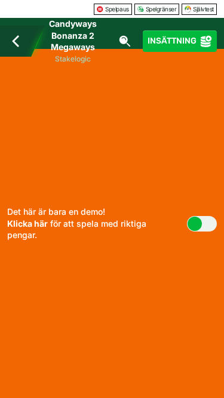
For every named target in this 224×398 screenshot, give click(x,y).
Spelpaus (116, 9)
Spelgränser (161, 9)
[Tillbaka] (15, 41)
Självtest (203, 9)
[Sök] (125, 41)
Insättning (172, 41)
